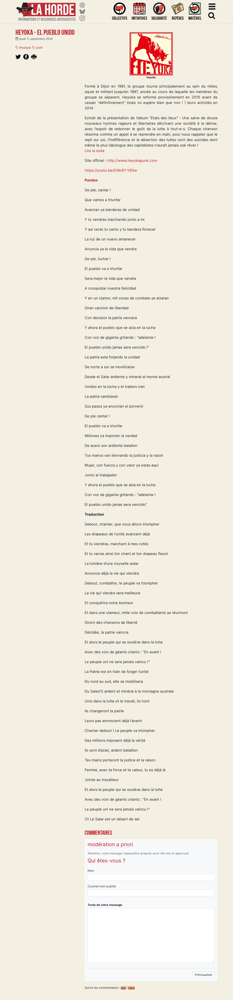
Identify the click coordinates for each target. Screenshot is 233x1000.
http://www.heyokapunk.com (132, 160)
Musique (24, 47)
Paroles (91, 180)
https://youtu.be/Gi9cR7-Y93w (111, 170)
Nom (91, 870)
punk (39, 47)
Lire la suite (94, 151)
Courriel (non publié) (102, 886)
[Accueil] (45, 9)
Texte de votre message (105, 905)
